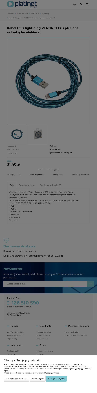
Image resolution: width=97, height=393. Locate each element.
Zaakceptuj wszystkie (56, 379)
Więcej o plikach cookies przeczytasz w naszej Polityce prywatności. (32, 373)
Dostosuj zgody (38, 379)
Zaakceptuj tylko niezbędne (16, 379)
